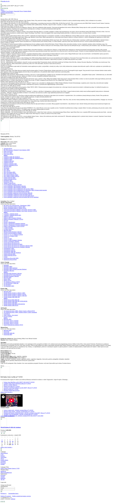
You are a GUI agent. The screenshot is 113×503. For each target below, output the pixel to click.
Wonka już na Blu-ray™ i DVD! (12, 386)
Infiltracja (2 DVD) (8, 216)
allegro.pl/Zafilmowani (6, 472)
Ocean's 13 (6, 237)
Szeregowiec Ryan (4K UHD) (11, 258)
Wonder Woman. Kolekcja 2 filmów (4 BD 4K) (15, 295)
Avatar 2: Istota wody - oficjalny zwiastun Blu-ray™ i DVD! (18, 410)
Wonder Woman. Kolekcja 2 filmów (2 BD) (14, 293)
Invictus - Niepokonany (9, 222)
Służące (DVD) (7, 280)
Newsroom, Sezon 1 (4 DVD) (11, 320)
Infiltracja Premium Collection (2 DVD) (13, 219)
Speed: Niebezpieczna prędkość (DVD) (13, 324)
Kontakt (3, 464)
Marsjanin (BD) (7, 166)
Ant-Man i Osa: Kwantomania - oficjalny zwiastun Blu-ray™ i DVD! (21, 414)
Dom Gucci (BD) (8, 152)
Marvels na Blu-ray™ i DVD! (11, 389)
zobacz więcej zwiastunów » (8, 416)
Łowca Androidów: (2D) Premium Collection (15, 186)
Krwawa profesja (8, 316)
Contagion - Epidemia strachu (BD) (12, 215)
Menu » (2, 9)
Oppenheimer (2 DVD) (9, 250)
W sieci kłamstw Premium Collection (13, 184)
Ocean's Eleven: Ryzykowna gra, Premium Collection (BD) (18, 245)
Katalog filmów (27, 11)
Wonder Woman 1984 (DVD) (11, 305)
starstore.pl (3, 471)
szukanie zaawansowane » (7, 12)
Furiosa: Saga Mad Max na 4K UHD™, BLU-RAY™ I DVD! (19, 382)
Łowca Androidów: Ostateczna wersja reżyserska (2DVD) (18, 194)
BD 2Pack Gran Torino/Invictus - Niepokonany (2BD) (17, 205)
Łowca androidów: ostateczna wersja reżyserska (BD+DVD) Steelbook (21, 197)
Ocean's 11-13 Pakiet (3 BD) (11, 236)
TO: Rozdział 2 (7, 284)
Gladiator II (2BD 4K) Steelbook (12, 157)
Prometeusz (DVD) (8, 182)
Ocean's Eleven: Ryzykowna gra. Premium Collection (17, 247)
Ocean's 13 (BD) (8, 238)
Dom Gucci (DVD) (8, 154)
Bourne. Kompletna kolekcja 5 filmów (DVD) (15, 208)
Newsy (21, 11)
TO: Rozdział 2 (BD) (9, 286)
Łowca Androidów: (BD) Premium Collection (15, 187)
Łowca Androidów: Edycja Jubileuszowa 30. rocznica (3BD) (18, 188)
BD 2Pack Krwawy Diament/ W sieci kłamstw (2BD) (17, 150)
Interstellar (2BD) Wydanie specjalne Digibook (15, 269)
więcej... (6, 155)
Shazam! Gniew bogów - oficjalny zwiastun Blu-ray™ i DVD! (19, 411)
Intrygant (6, 220)
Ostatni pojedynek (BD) (9, 177)
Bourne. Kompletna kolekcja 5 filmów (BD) (14, 207)
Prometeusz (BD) (8, 180)
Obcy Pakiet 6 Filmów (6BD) (11, 175)
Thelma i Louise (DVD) (9, 183)
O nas (7, 11)
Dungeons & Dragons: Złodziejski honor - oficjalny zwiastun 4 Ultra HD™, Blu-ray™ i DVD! (27, 413)
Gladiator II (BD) (8, 159)
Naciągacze (6, 168)
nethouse (13, 499)
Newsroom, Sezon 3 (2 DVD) (11, 323)
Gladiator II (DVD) (8, 162)
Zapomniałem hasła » (13, 493)
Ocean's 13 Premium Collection (11, 241)
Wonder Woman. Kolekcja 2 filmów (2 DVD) (15, 294)
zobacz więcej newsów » (7, 392)
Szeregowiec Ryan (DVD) (10, 259)
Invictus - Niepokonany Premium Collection (14, 223)
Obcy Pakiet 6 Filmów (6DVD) (11, 176)
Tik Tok (2, 479)
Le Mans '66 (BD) (8, 227)
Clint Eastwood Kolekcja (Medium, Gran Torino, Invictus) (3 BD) (20, 209)
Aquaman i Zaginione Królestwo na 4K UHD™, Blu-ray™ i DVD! (20, 387)
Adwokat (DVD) (8, 148)
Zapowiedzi (17, 11)
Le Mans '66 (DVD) (9, 229)
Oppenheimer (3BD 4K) (10, 251)
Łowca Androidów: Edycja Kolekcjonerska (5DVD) (16, 191)
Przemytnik (6, 331)
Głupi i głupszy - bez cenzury (11, 315)
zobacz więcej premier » (6, 447)
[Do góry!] (5, 1)
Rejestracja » (4, 493)
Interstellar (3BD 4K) (9, 270)
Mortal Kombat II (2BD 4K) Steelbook (11, 427)
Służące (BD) (7, 279)
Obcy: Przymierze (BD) (9, 172)
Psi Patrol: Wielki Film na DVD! (12, 390)
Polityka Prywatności (6, 496)
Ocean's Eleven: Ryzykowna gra (12, 243)
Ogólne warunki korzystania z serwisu (21, 496)
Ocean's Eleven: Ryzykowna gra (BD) (13, 244)
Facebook (3, 475)
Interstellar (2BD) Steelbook (10, 268)
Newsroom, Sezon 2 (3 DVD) (11, 322)
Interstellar (6, 265)
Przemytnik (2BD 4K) (9, 333)
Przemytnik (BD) (8, 334)
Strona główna (4, 453)
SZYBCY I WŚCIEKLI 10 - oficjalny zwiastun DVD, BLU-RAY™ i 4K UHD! (23, 415)
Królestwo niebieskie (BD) (10, 163)
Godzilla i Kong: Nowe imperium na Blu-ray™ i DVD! (17, 383)
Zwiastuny (3, 461)
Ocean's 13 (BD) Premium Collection (13, 240)
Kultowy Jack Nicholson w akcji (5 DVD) (14, 226)
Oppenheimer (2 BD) (9, 248)
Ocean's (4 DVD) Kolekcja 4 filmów (13, 233)
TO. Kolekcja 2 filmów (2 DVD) (12, 281)
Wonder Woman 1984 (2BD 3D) (12, 297)
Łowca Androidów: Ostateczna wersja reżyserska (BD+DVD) (19, 195)
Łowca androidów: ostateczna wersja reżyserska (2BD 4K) (18, 193)
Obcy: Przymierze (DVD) (10, 173)
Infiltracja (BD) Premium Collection (12, 218)
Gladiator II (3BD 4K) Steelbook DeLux (14, 158)
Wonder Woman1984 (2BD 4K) (11, 300)
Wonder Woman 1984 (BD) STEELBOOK (14, 304)
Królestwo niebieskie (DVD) (11, 165)
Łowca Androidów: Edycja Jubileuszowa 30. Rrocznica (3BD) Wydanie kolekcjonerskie (25, 190)
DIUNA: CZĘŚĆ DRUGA (10, 385)
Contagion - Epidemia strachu (11, 213)
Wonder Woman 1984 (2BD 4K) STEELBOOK (15, 301)
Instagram (3, 478)
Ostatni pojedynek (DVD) (10, 179)
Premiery (11, 11)
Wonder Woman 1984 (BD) (10, 302)
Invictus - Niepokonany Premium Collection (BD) (16, 225)
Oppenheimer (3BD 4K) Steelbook (12, 252)
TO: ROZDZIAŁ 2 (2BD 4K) (11, 283)
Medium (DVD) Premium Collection (13, 231)
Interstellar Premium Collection (11, 276)
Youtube (3, 476)
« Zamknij (3, 11)
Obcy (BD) (6, 169)
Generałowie (7, 313)
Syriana (5, 256)
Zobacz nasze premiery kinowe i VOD (10, 468)
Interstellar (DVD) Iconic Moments (12, 275)
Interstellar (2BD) (8, 266)
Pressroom (3, 463)
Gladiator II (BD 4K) (9, 161)
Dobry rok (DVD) (8, 151)
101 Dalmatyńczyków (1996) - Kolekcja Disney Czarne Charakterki (20, 312)
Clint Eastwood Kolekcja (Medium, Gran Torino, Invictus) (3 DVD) (20, 211)
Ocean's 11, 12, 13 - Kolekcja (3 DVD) (13, 234)
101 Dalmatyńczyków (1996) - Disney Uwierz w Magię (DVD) (19, 311)
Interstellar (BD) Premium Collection (13, 273)
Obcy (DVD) (7, 170)
